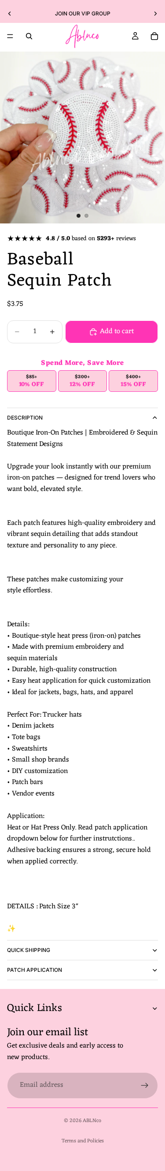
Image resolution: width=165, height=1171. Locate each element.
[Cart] (154, 36)
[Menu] (10, 36)
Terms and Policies (83, 1141)
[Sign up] (145, 1085)
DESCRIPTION (25, 417)
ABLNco (92, 1121)
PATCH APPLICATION (34, 970)
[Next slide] (155, 13)
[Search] (29, 36)
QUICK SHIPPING (28, 950)
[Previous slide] (9, 13)
